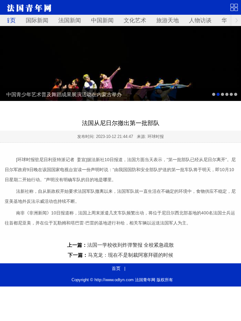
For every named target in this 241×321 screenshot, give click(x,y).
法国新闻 (69, 20)
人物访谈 (200, 20)
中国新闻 (102, 20)
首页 (10, 20)
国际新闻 (37, 20)
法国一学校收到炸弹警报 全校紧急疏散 (130, 245)
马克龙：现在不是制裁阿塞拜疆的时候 (130, 255)
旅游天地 (167, 20)
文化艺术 (135, 20)
